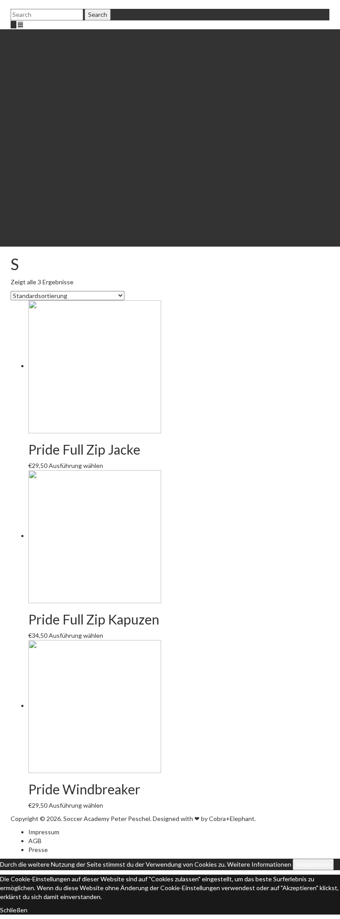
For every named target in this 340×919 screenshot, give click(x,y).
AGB (35, 840)
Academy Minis (49, 202)
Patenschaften (67, 86)
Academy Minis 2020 (74, 211)
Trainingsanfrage (69, 220)
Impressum (43, 832)
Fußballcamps (47, 166)
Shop (53, 104)
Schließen (13, 910)
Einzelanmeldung (87, 184)
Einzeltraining (47, 157)
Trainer (56, 51)
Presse (38, 849)
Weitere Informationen (259, 864)
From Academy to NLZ (58, 228)
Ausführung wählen (76, 465)
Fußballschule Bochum (59, 33)
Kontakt (39, 237)
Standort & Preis (69, 149)
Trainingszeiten (67, 140)
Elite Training (64, 69)
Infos (71, 78)
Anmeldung (62, 131)
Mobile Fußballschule (75, 60)
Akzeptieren (313, 864)
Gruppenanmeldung (91, 193)
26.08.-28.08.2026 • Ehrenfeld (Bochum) (101, 175)
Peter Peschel (65, 42)
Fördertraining (48, 122)
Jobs (52, 113)
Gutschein (60, 95)
